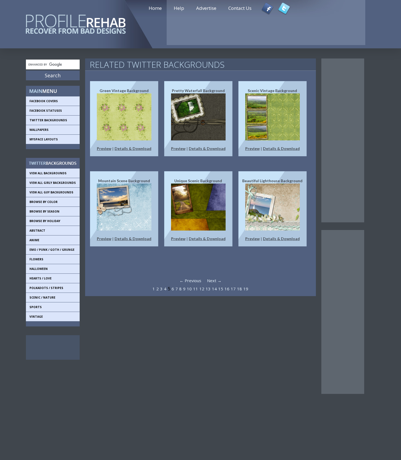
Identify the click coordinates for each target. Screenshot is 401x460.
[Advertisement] (50, 347)
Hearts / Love (40, 278)
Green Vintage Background (124, 90)
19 (245, 288)
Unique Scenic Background (198, 180)
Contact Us (240, 8)
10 (189, 288)
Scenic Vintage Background (272, 90)
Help (179, 8)
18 (239, 288)
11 (195, 288)
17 (233, 288)
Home (155, 8)
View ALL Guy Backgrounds (51, 192)
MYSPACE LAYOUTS (43, 139)
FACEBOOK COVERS (43, 101)
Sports (35, 307)
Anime (34, 240)
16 (227, 288)
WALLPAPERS (39, 130)
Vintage (36, 317)
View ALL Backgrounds (48, 173)
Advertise (206, 8)
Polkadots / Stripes (46, 288)
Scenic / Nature (42, 297)
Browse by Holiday (44, 221)
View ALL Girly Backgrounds (52, 183)
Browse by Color (43, 202)
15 (220, 288)
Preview (104, 148)
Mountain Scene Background (124, 180)
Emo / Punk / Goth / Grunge (51, 250)
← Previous (190, 280)
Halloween (38, 269)
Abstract (37, 230)
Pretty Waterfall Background (198, 90)
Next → (214, 280)
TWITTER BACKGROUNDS (48, 120)
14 (214, 288)
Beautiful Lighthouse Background (272, 180)
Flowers (36, 259)
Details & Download (133, 148)
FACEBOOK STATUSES (45, 111)
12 (201, 288)
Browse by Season (44, 211)
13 (208, 288)
